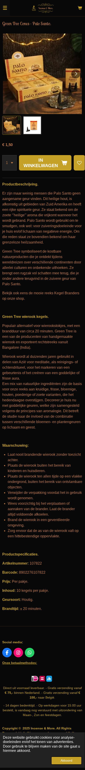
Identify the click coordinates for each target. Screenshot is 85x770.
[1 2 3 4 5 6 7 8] (9, 163)
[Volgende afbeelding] (75, 73)
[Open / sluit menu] (5, 8)
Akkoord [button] (66, 760)
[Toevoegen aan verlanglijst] (79, 163)
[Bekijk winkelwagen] (80, 8)
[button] (11, 125)
